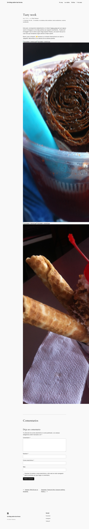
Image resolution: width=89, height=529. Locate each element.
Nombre (25, 453)
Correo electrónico (28, 460)
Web (24, 467)
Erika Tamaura (35, 18)
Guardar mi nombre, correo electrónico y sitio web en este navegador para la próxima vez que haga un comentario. (44, 474)
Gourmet (26, 20)
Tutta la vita (53, 28)
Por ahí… (31, 20)
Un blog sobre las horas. (15, 2)
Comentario (26, 437)
